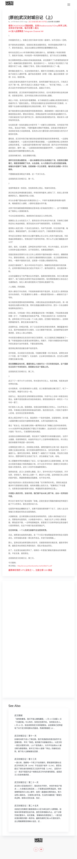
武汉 (30, 22)
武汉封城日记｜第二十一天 (26, 782)
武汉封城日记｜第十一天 (25, 736)
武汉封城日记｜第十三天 (25, 759)
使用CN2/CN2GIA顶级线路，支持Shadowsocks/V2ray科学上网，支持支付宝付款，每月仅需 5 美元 (38, 26)
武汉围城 (18, 715)
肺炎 (40, 22)
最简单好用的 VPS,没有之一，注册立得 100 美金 (30, 570)
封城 (33, 22)
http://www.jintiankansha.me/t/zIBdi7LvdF (34, 566)
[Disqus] (38, 614)
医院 (36, 22)
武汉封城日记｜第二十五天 (26, 805)
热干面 (44, 22)
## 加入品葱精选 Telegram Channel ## (25, 31)
